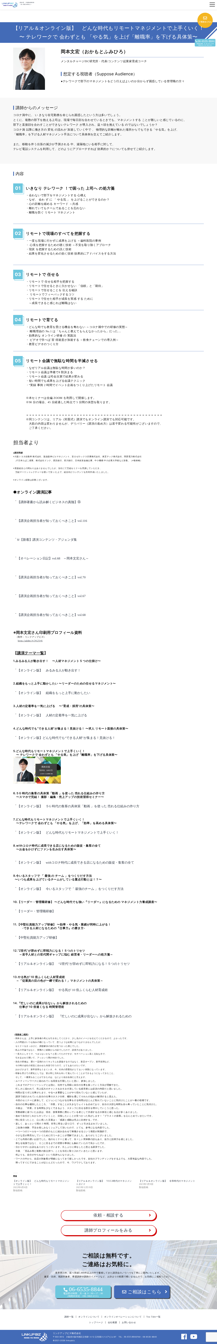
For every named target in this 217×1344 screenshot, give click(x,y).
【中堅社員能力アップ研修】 (37, 937)
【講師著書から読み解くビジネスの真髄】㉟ (49, 502)
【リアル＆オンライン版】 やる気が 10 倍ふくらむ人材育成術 (62, 990)
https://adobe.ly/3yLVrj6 (30, 640)
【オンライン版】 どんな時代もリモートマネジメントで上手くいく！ (68, 832)
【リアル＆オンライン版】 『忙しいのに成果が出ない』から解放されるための (76, 1016)
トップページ (96, 1322)
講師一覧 (69, 1316)
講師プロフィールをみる (108, 1230)
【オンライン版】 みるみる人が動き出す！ (50, 670)
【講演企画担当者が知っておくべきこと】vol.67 (51, 596)
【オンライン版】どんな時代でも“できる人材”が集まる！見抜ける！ (66, 738)
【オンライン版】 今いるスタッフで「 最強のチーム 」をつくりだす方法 (70, 889)
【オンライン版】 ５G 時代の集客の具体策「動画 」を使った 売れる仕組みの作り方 (78, 806)
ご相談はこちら (144, 1291)
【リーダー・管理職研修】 (36, 911)
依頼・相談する (108, 1215)
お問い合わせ (129, 1322)
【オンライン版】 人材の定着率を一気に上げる (53, 715)
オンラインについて (88, 1316)
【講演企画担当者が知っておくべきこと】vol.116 (52, 520)
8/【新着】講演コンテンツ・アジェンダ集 (47, 539)
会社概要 (112, 1322)
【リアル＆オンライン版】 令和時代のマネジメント (167, 1181)
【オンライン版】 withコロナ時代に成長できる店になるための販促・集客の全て (75, 862)
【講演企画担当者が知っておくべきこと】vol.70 (51, 577)
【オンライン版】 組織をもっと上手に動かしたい (53, 693)
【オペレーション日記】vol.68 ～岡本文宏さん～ (53, 558)
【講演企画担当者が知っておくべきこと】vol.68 (51, 615)
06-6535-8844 (83, 1291)
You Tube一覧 (153, 1316)
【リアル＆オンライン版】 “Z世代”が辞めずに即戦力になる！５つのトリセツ (73, 963)
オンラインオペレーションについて (123, 1316)
